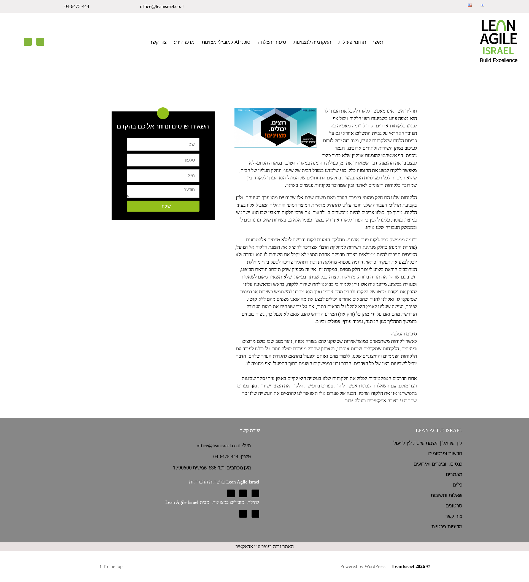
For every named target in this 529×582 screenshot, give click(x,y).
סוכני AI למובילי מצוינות (226, 42)
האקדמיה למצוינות (312, 42)
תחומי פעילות (352, 42)
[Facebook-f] (28, 42)
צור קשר (158, 42)
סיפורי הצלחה (272, 42)
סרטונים (454, 506)
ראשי (378, 42)
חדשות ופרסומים (445, 453)
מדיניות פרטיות (446, 526)
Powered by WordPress (362, 566)
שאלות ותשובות (447, 495)
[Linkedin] (40, 42)
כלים (457, 485)
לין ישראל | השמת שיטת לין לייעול (427, 443)
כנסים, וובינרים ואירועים (438, 464)
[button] (165, 6)
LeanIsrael (403, 566)
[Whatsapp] (231, 493)
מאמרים (454, 474)
